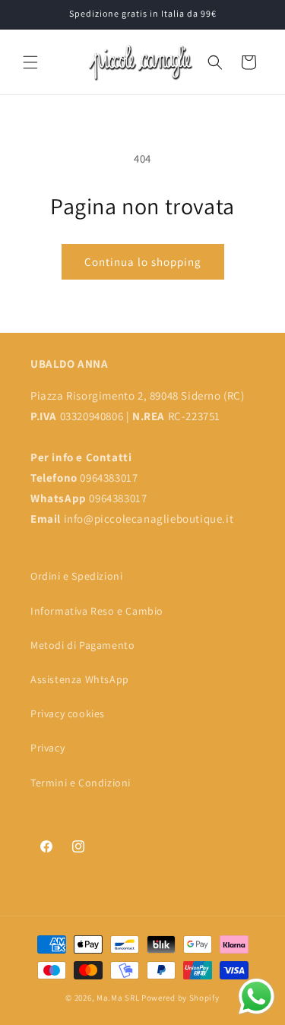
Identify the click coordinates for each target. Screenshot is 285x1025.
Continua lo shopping (142, 262)
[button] (30, 62)
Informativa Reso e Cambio (96, 611)
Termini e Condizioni (80, 782)
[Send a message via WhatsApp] (256, 996)
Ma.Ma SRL (118, 997)
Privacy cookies (67, 713)
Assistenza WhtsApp (79, 679)
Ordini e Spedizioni (76, 576)
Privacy (47, 748)
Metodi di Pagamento (82, 645)
